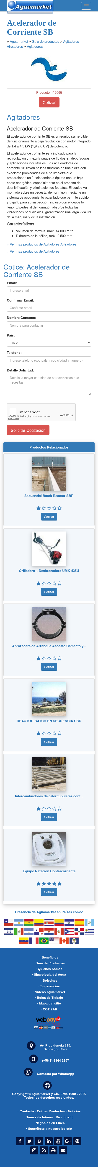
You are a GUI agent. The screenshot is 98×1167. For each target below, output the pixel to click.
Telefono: (14, 352)
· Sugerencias (49, 986)
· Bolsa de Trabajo (49, 997)
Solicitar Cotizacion (28, 430)
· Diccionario (64, 1117)
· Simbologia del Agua (49, 974)
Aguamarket (19, 41)
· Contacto (26, 1111)
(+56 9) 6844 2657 (55, 1060)
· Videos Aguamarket (49, 992)
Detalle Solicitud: (20, 370)
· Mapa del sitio (49, 1003)
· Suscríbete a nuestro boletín (49, 1128)
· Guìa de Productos (49, 963)
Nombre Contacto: (21, 317)
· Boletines (49, 980)
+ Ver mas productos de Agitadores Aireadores (42, 244)
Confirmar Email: (20, 300)
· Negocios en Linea (49, 1123)
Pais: (11, 335)
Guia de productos (45, 41)
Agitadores (35, 46)
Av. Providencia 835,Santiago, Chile (55, 1047)
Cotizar (49, 102)
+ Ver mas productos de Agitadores (33, 251)
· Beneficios (49, 957)
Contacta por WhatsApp (55, 1074)
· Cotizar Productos (50, 1111)
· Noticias (73, 1111)
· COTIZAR (49, 1009)
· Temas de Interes (38, 1117)
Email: (12, 282)
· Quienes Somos (49, 969)
